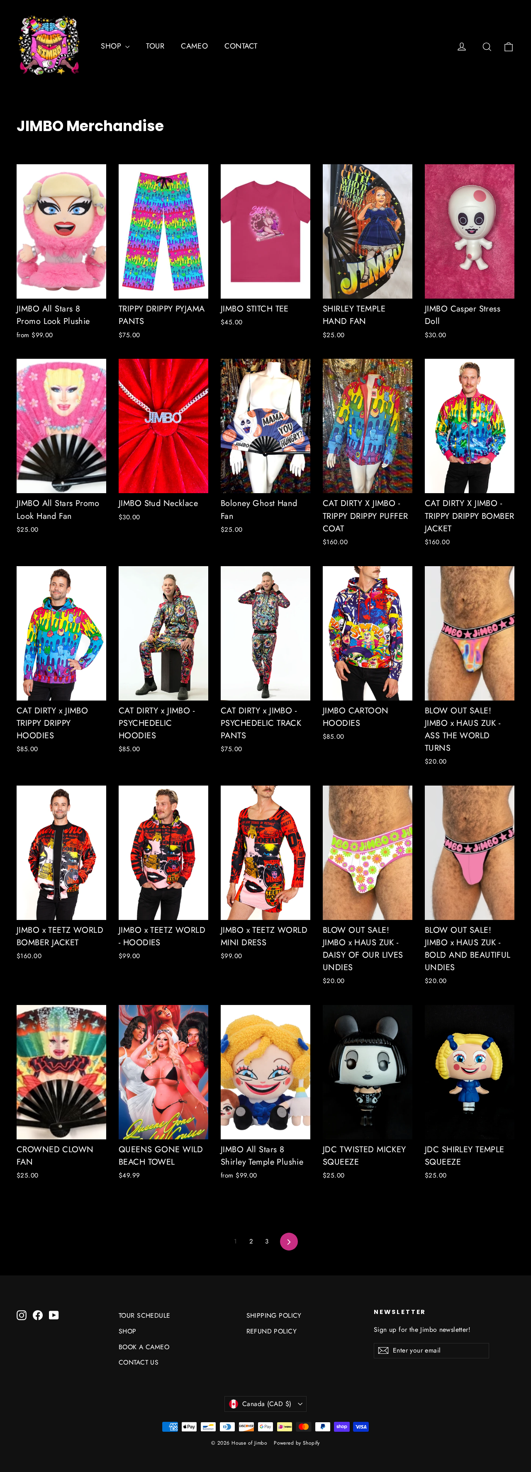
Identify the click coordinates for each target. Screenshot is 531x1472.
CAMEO (194, 46)
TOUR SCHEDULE (145, 1315)
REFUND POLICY (271, 1331)
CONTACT (240, 46)
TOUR (155, 46)
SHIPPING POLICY (274, 1315)
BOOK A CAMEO (144, 1347)
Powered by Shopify (297, 1443)
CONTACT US (138, 1362)
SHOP (112, 46)
